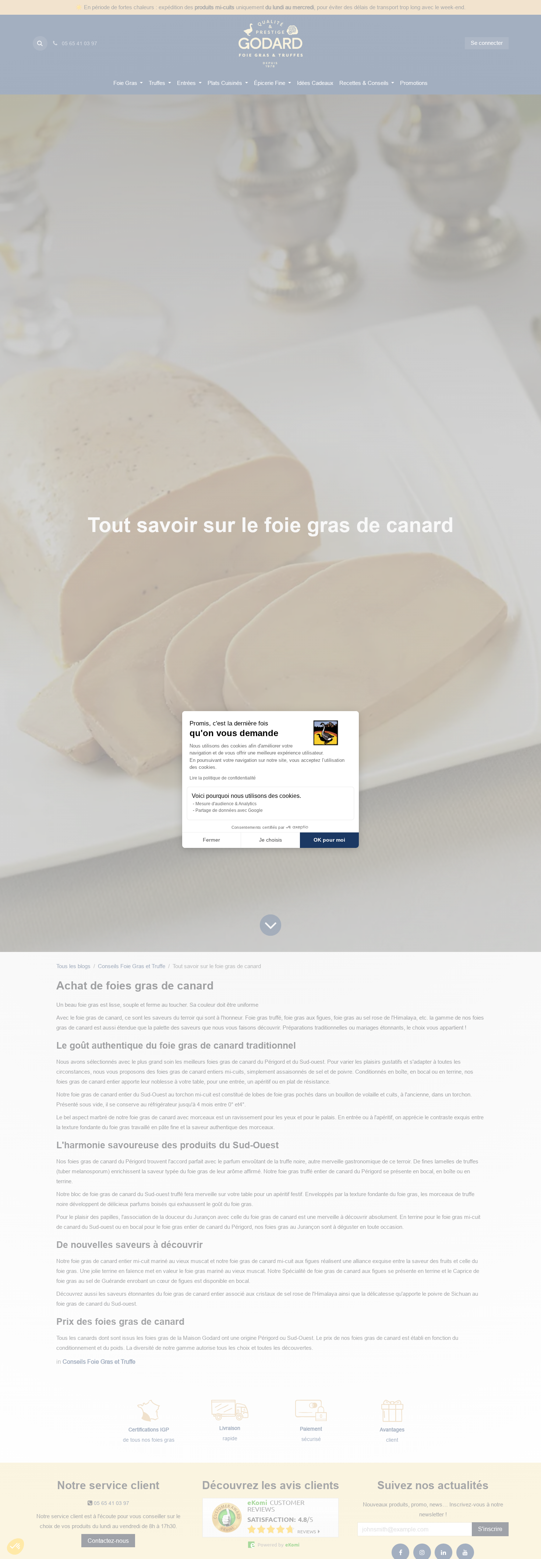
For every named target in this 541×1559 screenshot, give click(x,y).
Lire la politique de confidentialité (223, 778)
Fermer (211, 840)
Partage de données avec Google (229, 810)
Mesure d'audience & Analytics (226, 803)
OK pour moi (329, 840)
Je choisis (270, 840)
